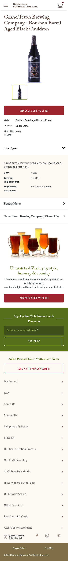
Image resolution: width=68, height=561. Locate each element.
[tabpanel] (34, 176)
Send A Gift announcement (34, 369)
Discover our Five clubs (34, 111)
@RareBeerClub (15, 538)
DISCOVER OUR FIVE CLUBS (34, 298)
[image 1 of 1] (19, 93)
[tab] (34, 148)
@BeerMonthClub (16, 536)
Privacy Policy (19, 548)
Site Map (49, 548)
